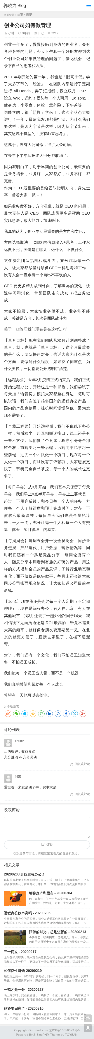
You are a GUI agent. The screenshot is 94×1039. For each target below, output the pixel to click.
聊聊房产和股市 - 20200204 (50, 893)
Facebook (66, 713)
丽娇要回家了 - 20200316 (24, 1008)
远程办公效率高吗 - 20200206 (27, 913)
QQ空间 (33, 713)
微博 (8, 713)
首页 (20, 14)
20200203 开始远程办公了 (24, 874)
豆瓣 (41, 713)
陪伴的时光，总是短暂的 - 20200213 (57, 932)
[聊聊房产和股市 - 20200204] (15, 898)
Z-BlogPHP (40, 1034)
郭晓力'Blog (14, 5)
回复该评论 (82, 764)
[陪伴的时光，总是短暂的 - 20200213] (15, 937)
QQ (24, 713)
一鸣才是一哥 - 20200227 (24, 989)
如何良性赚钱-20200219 (23, 971)
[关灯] (88, 1018)
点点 (58, 713)
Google (83, 713)
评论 (49, 845)
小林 (11, 33)
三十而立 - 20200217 (20, 952)
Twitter (74, 713)
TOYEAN (71, 1034)
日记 (29, 14)
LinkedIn (49, 713)
